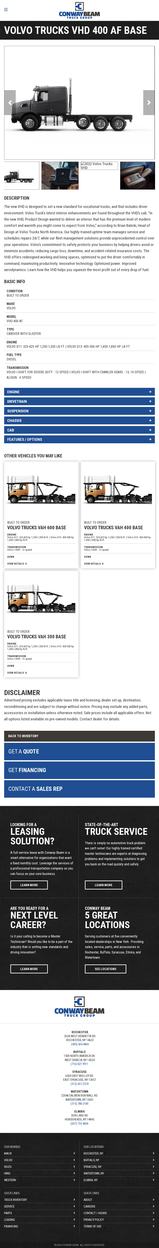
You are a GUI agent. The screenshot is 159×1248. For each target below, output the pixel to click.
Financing (11, 1226)
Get (27, 770)
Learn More (29, 885)
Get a (23, 751)
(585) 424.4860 (80, 1044)
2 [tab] (73, 194)
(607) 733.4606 (79, 1123)
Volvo (8, 1160)
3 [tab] (79, 194)
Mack (8, 1153)
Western (10, 1180)
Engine (13, 391)
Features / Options (24, 439)
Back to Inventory (23, 736)
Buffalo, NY (91, 1160)
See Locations (105, 969)
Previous (10, 102)
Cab (10, 430)
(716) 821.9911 (79, 1064)
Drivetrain (17, 401)
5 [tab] (92, 194)
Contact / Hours (95, 1213)
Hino (7, 1173)
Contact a (35, 788)
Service (9, 1206)
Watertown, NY (94, 1173)
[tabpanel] (20, 176)
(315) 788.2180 (79, 1104)
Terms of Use (92, 1226)
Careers (89, 1206)
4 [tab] (86, 194)
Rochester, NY (93, 1153)
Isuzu (8, 1167)
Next (149, 102)
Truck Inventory (15, 1200)
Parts (8, 1213)
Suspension (18, 411)
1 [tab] (67, 194)
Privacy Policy (94, 1220)
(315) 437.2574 (79, 1084)
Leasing (9, 1220)
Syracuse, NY (92, 1167)
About (88, 1200)
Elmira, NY (91, 1180)
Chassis (14, 420)
